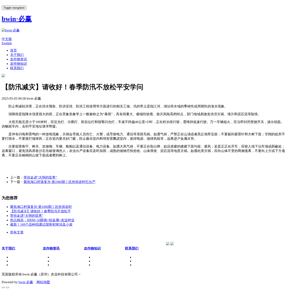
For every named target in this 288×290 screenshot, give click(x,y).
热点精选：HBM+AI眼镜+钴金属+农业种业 (42, 220)
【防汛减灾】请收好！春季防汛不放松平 (40, 211)
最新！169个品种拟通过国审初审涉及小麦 (41, 224)
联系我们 (17, 68)
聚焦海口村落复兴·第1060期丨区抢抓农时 (41, 207)
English (7, 43)
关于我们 (17, 55)
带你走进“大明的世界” (40, 177)
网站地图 (43, 282)
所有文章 (17, 232)
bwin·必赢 (26, 282)
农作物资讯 (18, 59)
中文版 (7, 39)
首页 (13, 50)
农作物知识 (18, 63)
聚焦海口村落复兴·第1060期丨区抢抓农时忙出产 (60, 182)
